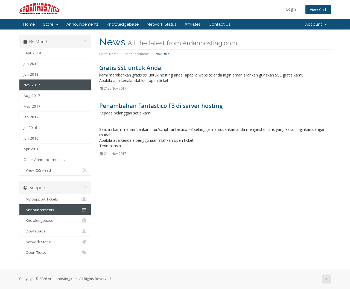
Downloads (34, 231)
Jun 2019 (31, 63)
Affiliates (192, 24)
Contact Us (220, 24)
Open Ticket (35, 252)
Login (291, 9)
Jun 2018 (31, 74)
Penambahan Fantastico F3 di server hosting (161, 106)
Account (314, 24)
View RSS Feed (37, 170)
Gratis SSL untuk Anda (130, 68)
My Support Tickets (41, 199)
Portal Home (108, 54)
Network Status (161, 24)
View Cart (318, 9)
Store (49, 24)
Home (29, 24)
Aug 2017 (32, 95)
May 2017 (32, 106)
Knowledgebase (123, 24)
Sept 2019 (32, 53)
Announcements (82, 24)
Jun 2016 (31, 138)
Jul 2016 (30, 127)
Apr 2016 (31, 148)
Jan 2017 (31, 116)
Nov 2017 (32, 84)
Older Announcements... (44, 159)
